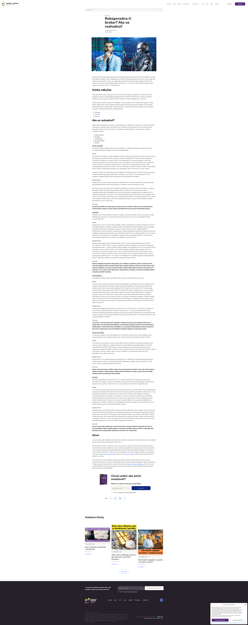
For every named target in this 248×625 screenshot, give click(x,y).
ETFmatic (97, 112)
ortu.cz (98, 116)
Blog (203, 4)
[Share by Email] (124, 498)
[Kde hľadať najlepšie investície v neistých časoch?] (150, 542)
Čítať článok (88, 554)
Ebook (179, 4)
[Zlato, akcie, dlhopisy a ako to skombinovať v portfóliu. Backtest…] (124, 537)
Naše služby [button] (195, 4)
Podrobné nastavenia (237, 620)
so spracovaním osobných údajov (130, 591)
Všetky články (124, 571)
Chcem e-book (141, 488)
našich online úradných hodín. (108, 454)
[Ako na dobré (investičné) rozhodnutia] (97, 534)
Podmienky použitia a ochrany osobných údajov (220, 622)
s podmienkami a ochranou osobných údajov (126, 492)
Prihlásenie (229, 4)
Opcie (174, 4)
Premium (169, 4)
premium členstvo (129, 454)
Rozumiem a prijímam (220, 620)
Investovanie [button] (186, 4)
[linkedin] (119, 498)
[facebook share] (110, 498)
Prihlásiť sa (137, 600)
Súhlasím (124, 492)
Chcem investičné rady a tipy (154, 588)
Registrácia (240, 3)
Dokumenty (145, 600)
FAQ (207, 4)
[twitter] (114, 498)
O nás (211, 4)
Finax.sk (97, 114)
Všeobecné (107, 15)
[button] (245, 604)
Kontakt (217, 4)
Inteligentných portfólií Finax (135, 464)
